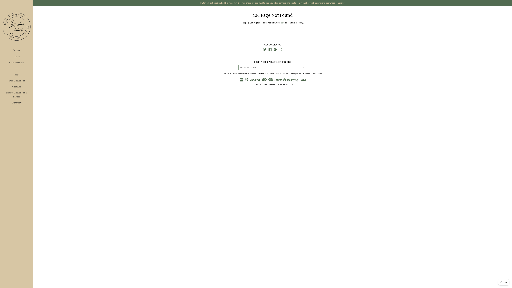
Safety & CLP (263, 74)
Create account (16, 62)
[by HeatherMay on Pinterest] (275, 50)
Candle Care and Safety (279, 74)
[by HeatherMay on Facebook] (270, 50)
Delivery (306, 74)
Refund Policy (317, 74)
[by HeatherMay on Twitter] (265, 50)
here (283, 22)
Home (16, 75)
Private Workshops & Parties (16, 95)
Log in (17, 56)
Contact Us (227, 74)
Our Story (16, 103)
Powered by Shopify (285, 84)
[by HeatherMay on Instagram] (280, 50)
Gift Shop (16, 87)
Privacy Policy (295, 74)
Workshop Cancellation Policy (244, 74)
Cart (17, 50)
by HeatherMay (270, 84)
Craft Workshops (17, 81)
